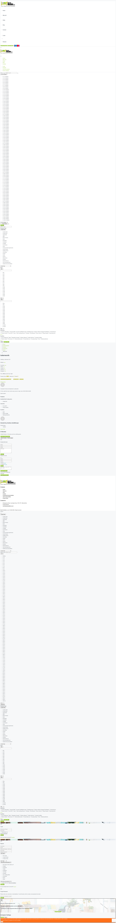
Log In (15, 886)
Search (2, 225)
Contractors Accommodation (8, 495)
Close (6, 917)
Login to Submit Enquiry (5, 436)
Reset (2, 341)
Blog (4, 24)
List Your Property (3, 45)
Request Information (4, 475)
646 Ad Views (3, 381)
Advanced (2, 704)
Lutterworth (5, 348)
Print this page (10, 437)
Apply (2, 465)
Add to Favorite (3, 437)
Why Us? (5, 15)
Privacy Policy (5, 498)
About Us (4, 490)
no (4, 368)
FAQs (4, 20)
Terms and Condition (7, 496)
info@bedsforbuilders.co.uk (8, 505)
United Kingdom (6, 345)
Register (4, 41)
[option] (5, 76)
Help (4, 492)
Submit (2, 454)
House (4, 349)
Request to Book (4, 470)
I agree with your (9, 882)
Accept (1, 921)
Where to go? (3, 72)
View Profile (2, 429)
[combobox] (58, 148)
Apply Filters (6, 341)
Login (4, 35)
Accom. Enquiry (10, 45)
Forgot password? (3, 833)
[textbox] (6, 270)
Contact (4, 29)
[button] (3, 74)
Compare (2, 917)
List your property (6, 69)
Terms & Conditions (12, 882)
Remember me (5, 832)
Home (4, 10)
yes (4, 362)
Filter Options (4, 223)
